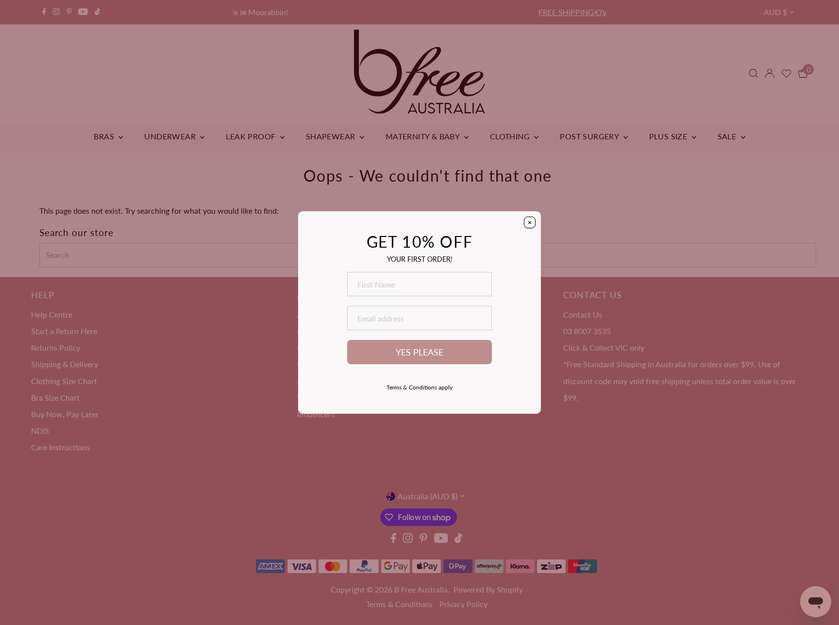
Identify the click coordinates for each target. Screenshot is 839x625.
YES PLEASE (419, 352)
